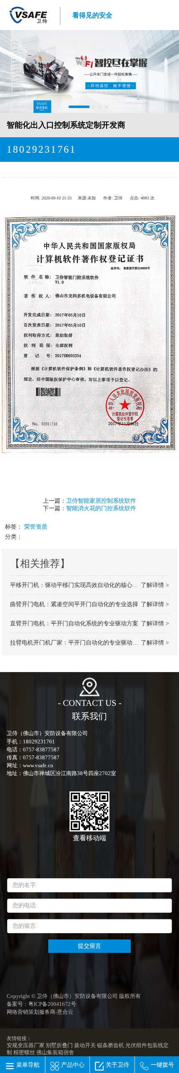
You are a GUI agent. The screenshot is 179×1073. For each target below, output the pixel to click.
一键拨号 (162, 1064)
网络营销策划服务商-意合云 (40, 1012)
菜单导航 (28, 1064)
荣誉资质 (35, 527)
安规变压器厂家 (26, 1045)
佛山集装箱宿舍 (55, 1052)
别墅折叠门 (59, 1045)
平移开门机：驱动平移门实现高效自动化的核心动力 (77, 585)
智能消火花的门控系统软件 (101, 508)
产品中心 (73, 1064)
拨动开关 (85, 1045)
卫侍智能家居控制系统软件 (101, 501)
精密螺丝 (24, 1052)
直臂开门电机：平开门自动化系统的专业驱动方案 (74, 623)
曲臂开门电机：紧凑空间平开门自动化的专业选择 (74, 604)
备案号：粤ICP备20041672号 (41, 1004)
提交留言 (89, 946)
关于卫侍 (117, 1064)
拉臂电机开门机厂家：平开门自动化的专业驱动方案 (77, 643)
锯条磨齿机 (110, 1045)
